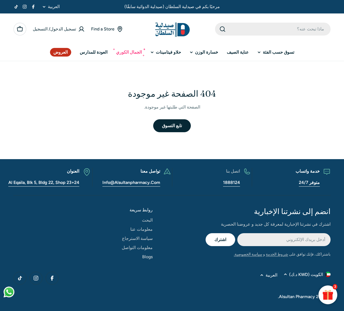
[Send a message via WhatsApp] (9, 292)
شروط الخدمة (277, 254)
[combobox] (273, 29)
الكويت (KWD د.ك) (306, 274)
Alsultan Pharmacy (297, 296)
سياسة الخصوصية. (248, 254)
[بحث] (222, 29)
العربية (54, 7)
